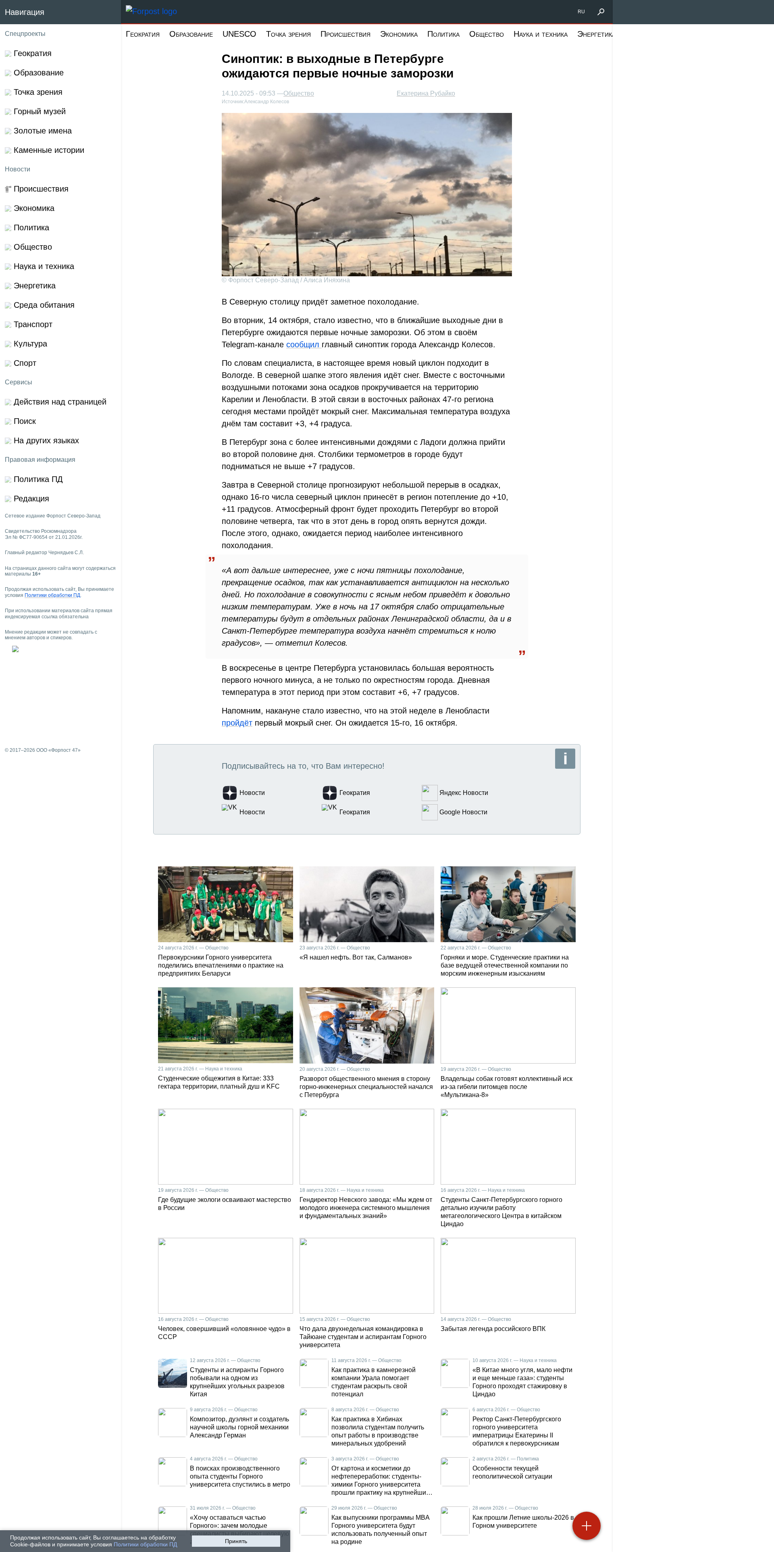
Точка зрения (288, 33)
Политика (443, 33)
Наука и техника (541, 33)
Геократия (143, 33)
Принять (236, 1541)
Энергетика (596, 33)
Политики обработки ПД (145, 1544)
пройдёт (237, 722)
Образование (191, 33)
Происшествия (345, 33)
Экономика (399, 33)
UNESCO (239, 33)
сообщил (304, 344)
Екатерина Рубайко (426, 93)
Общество (486, 33)
